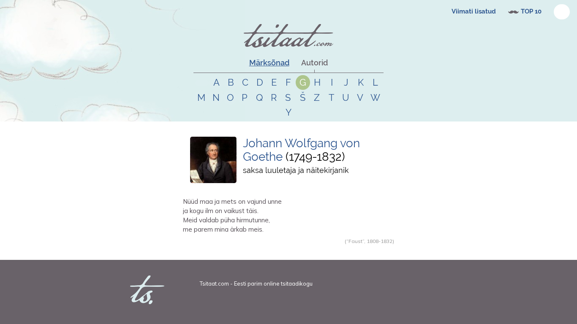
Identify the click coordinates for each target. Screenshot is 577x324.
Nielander (204, 250)
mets (250, 250)
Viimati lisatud (474, 11)
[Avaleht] (288, 36)
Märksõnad (269, 62)
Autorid (314, 62)
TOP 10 (531, 11)
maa (237, 250)
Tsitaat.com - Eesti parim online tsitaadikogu (256, 283)
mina (264, 250)
